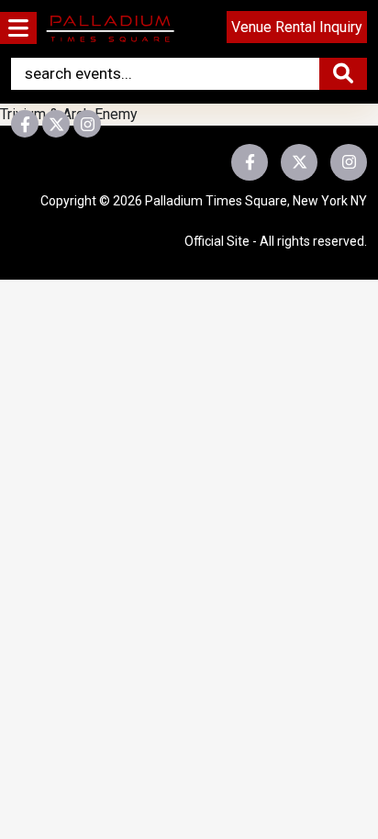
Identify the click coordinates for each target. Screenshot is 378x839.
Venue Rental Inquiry (296, 27)
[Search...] (343, 74)
